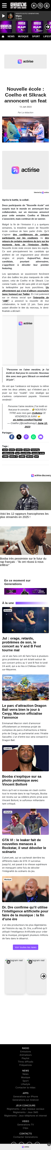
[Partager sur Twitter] (18, 438)
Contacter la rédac (25, 1087)
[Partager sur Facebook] (11, 438)
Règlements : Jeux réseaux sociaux (25, 1108)
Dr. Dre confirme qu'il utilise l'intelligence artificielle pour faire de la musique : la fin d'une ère (25, 913)
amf (36, 456)
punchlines (25, 453)
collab (5, 456)
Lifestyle (25, 1084)
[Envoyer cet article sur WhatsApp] (32, 438)
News (11, 36)
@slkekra (37, 413)
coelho (22, 456)
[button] (15, 976)
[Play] (4, 16)
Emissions (25, 1051)
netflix (26, 450)
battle (11, 450)
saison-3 (13, 456)
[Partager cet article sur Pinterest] (25, 438)
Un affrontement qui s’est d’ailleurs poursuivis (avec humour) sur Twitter (25, 290)
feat (17, 453)
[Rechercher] (40, 5)
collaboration (8, 453)
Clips (25, 1128)
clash (5, 450)
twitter (19, 450)
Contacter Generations (25, 1137)
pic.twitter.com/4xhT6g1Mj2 (27, 420)
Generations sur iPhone (25, 1096)
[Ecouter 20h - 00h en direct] (25, 591)
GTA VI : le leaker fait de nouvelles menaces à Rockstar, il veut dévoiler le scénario (24, 846)
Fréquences (25, 1065)
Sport (36, 36)
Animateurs (26, 1054)
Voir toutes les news (25, 947)
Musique (23, 36)
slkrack (30, 456)
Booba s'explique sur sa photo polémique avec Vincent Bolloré (21, 780)
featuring (35, 450)
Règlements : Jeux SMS (25, 1112)
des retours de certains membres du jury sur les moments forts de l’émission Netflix (25, 241)
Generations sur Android (25, 1099)
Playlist (25, 1058)
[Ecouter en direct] (34, 5)
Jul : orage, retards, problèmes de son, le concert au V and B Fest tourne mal (21, 644)
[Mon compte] (47, 5)
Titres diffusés (25, 1061)
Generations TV (25, 1124)
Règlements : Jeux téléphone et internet (25, 1115)
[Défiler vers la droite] (43, 976)
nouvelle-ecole (38, 453)
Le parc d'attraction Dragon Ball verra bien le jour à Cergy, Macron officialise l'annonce (24, 711)
